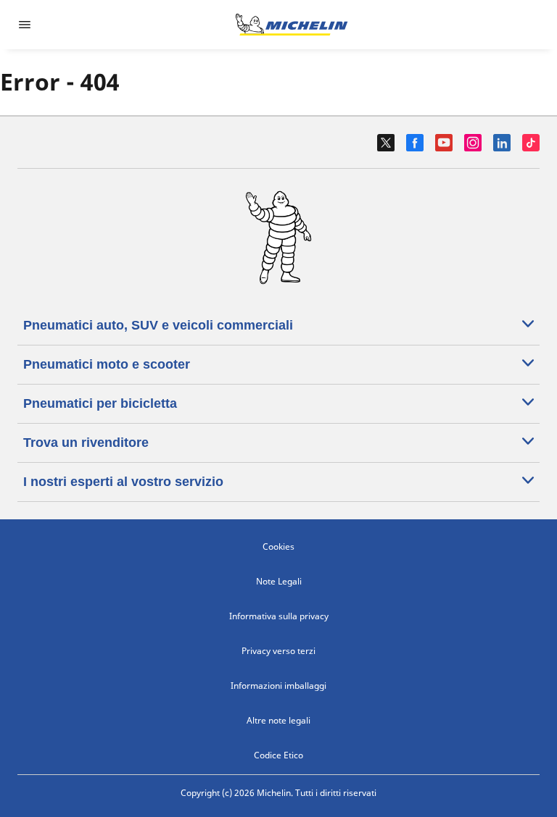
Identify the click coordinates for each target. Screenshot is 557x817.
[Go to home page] (292, 25)
